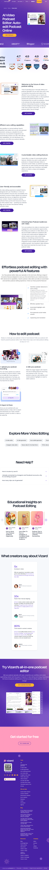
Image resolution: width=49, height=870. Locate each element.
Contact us (35, 844)
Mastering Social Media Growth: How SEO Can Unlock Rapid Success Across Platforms (27, 830)
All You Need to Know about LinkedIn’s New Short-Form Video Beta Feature (26, 811)
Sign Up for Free (39, 1)
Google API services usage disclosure (36, 868)
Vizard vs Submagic (24, 857)
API (21, 762)
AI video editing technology (34, 677)
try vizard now (24, 743)
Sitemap (45, 868)
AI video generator (21, 440)
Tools (9, 8)
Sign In (32, 1)
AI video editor (9, 440)
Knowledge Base (24, 843)
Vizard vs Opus (23, 848)
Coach (21, 801)
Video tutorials (23, 845)
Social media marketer (25, 791)
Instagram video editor (12, 445)
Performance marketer (25, 795)
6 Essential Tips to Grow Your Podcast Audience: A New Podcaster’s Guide (26, 834)
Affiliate (35, 846)
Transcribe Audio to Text (25, 784)
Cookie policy (25, 868)
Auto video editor (24, 773)
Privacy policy (19, 868)
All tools (22, 786)
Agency (22, 804)
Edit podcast (9, 35)
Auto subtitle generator (36, 440)
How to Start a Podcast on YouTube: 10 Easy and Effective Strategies (26, 815)
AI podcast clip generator (23, 765)
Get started (28, 113)
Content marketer (24, 793)
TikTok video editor (24, 776)
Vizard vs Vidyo (23, 850)
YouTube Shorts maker (25, 782)
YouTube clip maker (24, 780)
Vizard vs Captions (24, 855)
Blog (21, 841)
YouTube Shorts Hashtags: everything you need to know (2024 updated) (26, 819)
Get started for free (24, 685)
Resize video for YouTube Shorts (30, 445)
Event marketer (23, 797)
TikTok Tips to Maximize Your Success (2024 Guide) (26, 826)
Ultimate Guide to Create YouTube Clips (25, 823)
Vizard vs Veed (23, 859)
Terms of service (12, 868)
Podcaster (22, 799)
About (34, 841)
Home (5, 8)
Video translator (23, 778)
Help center (23, 846)
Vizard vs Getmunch (22, 853)
